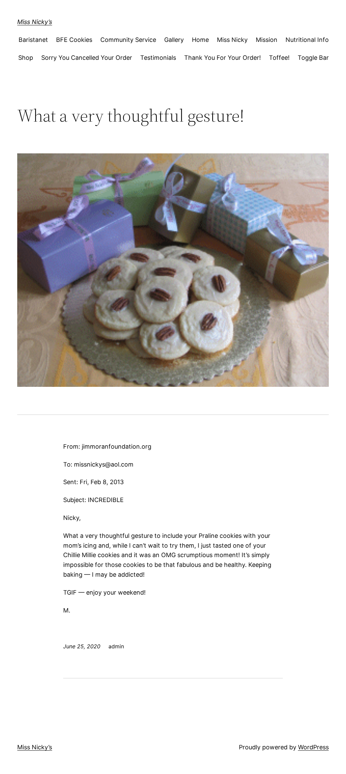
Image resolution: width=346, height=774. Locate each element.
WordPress (313, 747)
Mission (266, 39)
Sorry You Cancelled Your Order (86, 57)
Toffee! (279, 57)
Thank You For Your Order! (222, 57)
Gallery (174, 39)
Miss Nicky (232, 39)
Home (200, 39)
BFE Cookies (74, 39)
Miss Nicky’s (34, 21)
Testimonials (158, 57)
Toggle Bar (313, 57)
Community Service (128, 39)
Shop (25, 57)
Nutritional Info (307, 39)
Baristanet (33, 39)
